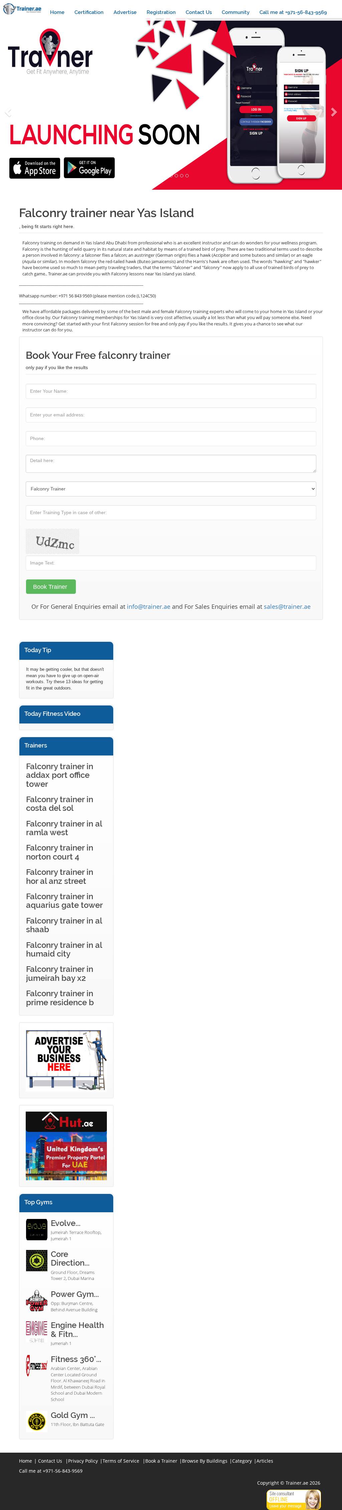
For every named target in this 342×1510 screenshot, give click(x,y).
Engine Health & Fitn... (77, 1329)
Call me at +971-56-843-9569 (293, 12)
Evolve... (65, 1223)
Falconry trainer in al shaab (64, 925)
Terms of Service (121, 1461)
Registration (161, 12)
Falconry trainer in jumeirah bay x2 (59, 973)
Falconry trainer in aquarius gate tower (64, 901)
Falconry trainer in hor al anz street (59, 876)
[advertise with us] (66, 1059)
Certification (89, 12)
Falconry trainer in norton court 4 (59, 852)
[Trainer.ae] (22, 9)
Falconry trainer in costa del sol (59, 804)
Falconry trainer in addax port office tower (59, 775)
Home (57, 12)
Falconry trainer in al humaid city (64, 949)
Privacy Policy (83, 1461)
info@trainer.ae (148, 606)
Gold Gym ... (73, 1415)
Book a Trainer (161, 1461)
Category (242, 1461)
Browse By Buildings (204, 1461)
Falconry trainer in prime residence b (60, 998)
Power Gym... (75, 1294)
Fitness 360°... (76, 1359)
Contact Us (199, 12)
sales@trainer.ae (287, 606)
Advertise (125, 12)
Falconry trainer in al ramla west (64, 828)
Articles (264, 1461)
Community (235, 12)
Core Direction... (70, 1258)
